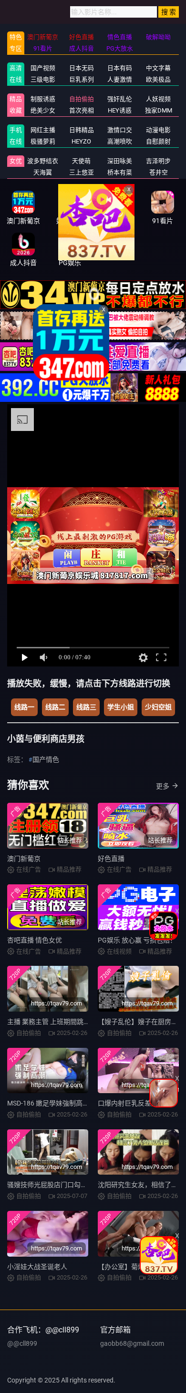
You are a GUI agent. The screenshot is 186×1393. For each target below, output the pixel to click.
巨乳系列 (81, 79)
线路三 (86, 707)
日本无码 (81, 68)
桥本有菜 (119, 172)
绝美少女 (43, 110)
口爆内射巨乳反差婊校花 (134, 1103)
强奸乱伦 (119, 98)
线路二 (55, 707)
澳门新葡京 (24, 858)
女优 (16, 160)
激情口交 (119, 129)
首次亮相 (81, 110)
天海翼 (42, 172)
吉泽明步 (158, 160)
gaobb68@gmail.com (132, 1343)
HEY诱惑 (120, 110)
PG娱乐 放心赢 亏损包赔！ (137, 940)
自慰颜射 (158, 141)
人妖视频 (158, 98)
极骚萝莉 (43, 141)
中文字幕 (158, 68)
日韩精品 (81, 129)
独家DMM (158, 110)
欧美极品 (158, 79)
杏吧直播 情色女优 (34, 940)
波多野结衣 (42, 160)
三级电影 (43, 79)
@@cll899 (22, 1343)
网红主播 (43, 129)
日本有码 (119, 68)
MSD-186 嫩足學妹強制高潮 (48, 1103)
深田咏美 (119, 160)
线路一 (24, 707)
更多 (162, 786)
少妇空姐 (158, 707)
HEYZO (81, 141)
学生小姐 (120, 707)
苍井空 (158, 172)
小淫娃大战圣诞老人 (37, 1266)
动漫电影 (158, 129)
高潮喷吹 (119, 141)
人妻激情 (119, 79)
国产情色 (45, 759)
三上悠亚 (81, 172)
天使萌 (81, 160)
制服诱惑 (43, 98)
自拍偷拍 (81, 98)
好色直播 (111, 858)
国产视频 (43, 68)
